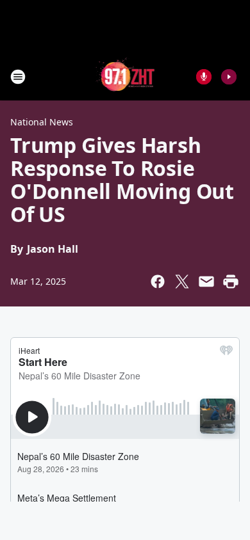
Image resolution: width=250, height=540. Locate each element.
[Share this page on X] (182, 281)
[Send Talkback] (204, 76)
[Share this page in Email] (206, 281)
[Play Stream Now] (229, 76)
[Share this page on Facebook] (158, 281)
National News (41, 122)
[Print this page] (231, 281)
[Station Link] (125, 76)
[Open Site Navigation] (18, 76)
